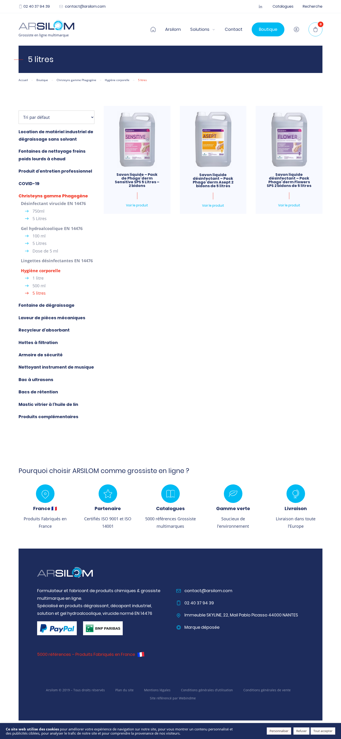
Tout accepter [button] (322, 731)
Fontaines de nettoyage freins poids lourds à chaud (52, 154)
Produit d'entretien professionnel (55, 171)
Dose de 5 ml (45, 251)
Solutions (199, 29)
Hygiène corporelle (41, 270)
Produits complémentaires (48, 417)
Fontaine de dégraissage (46, 305)
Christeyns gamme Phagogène (53, 196)
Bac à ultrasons (36, 379)
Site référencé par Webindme (173, 698)
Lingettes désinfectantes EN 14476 (57, 260)
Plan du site (124, 690)
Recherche (312, 6)
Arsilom (173, 29)
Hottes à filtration (38, 342)
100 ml (39, 236)
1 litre (38, 278)
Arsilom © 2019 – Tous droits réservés (75, 690)
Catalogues (283, 6)
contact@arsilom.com (85, 6)
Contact (233, 29)
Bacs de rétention (38, 392)
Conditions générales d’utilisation (207, 690)
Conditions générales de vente (267, 690)
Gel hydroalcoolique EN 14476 (52, 228)
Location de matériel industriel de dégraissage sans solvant (56, 135)
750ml (38, 211)
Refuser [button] (301, 731)
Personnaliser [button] (279, 731)
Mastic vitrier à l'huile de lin (48, 404)
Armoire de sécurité (41, 355)
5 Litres (39, 218)
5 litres (39, 293)
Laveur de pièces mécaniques (52, 318)
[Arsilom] (65, 572)
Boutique (268, 29)
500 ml (39, 285)
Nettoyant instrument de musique (56, 367)
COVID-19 (29, 183)
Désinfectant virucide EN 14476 (53, 203)
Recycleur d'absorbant (44, 330)
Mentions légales (157, 690)
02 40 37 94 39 (36, 6)
